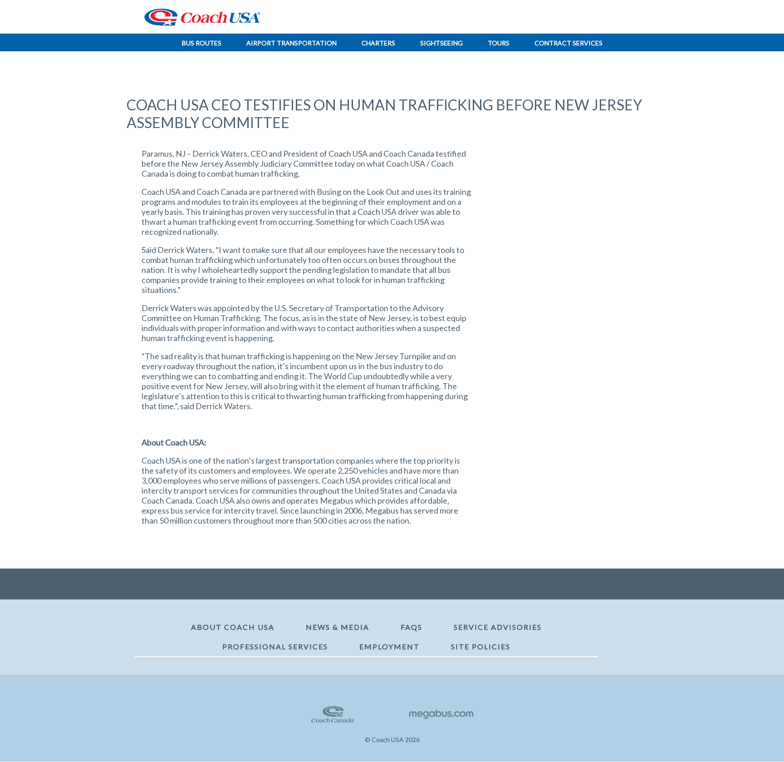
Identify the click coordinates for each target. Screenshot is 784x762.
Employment (389, 646)
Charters (378, 43)
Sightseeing (441, 43)
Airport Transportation (291, 43)
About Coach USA (232, 627)
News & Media (337, 627)
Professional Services (275, 646)
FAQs (411, 627)
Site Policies (480, 646)
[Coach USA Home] (199, 17)
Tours (499, 43)
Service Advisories (498, 627)
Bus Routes (201, 43)
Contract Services (568, 43)
